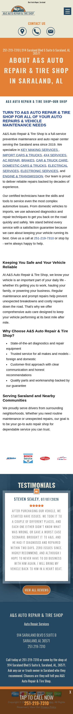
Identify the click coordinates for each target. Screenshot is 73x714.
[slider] (36, 505)
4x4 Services (55, 155)
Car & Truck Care (52, 160)
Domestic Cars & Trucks (24, 165)
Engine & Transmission (23, 176)
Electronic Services (39, 171)
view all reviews (36, 590)
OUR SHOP (60, 101)
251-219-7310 (11, 50)
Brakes (27, 160)
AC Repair (11, 160)
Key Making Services (40, 150)
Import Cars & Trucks (22, 155)
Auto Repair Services (36, 624)
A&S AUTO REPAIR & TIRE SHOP (28, 101)
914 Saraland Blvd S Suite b (38, 50)
